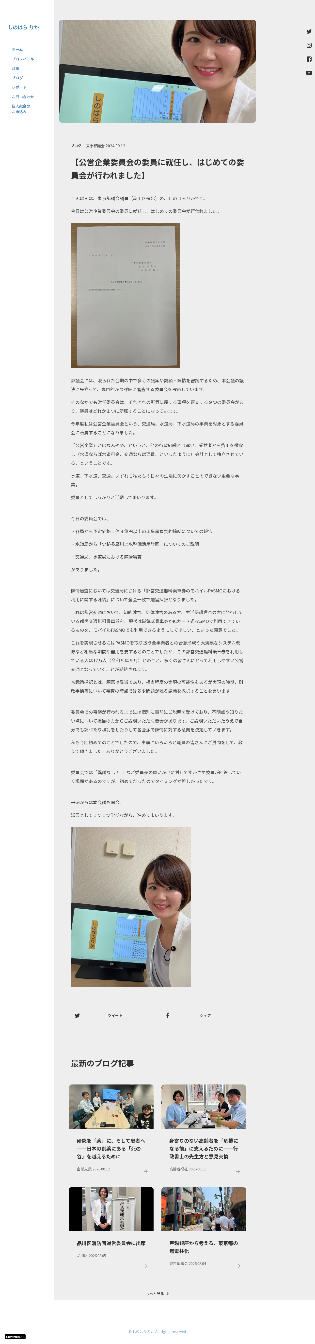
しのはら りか (23, 27)
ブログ (76, 145)
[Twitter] (309, 31)
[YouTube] (309, 73)
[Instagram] (309, 45)
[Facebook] (309, 59)
